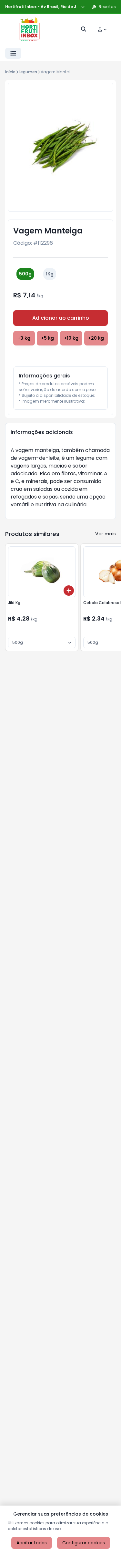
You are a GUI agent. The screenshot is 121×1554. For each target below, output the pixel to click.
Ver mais (105, 533)
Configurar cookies (83, 1542)
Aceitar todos (31, 1542)
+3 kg (23, 338)
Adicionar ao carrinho (60, 318)
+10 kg (71, 338)
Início (10, 72)
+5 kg (47, 338)
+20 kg (96, 338)
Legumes (28, 72)
